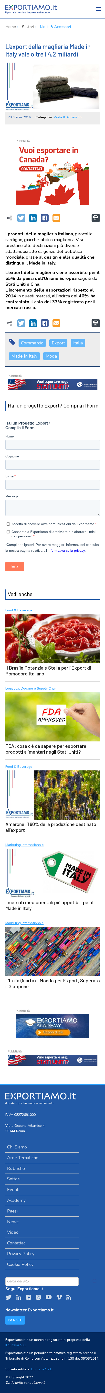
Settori (28, 26)
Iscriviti (15, 1320)
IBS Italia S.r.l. (16, 1345)
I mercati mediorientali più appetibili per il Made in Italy (49, 905)
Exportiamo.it (31, 9)
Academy (16, 1200)
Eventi (13, 1190)
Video (13, 1232)
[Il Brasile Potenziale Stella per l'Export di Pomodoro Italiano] (52, 638)
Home (10, 26)
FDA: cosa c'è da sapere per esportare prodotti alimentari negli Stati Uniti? (45, 749)
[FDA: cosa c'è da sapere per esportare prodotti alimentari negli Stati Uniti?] (52, 716)
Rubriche (16, 1168)
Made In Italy (24, 356)
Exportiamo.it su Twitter (8, 1297)
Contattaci (16, 1243)
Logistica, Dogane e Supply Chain (31, 689)
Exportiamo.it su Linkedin (18, 1297)
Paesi (12, 1211)
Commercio (32, 343)
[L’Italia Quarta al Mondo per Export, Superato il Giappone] (52, 951)
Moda (51, 356)
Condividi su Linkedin (33, 218)
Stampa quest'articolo (96, 218)
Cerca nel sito (95, 1281)
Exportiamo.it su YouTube (49, 1297)
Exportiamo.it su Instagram (38, 1297)
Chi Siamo (17, 1147)
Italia (78, 343)
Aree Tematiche (22, 1158)
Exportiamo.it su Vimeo (58, 1297)
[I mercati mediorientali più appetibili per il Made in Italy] (52, 872)
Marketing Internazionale (24, 845)
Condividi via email (56, 218)
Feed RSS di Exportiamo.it (68, 1297)
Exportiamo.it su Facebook (28, 1297)
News (13, 1222)
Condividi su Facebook (44, 218)
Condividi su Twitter (21, 218)
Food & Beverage (18, 610)
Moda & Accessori (55, 26)
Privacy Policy (20, 1254)
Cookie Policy (20, 1264)
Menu (99, 12)
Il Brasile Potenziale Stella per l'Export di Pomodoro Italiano (48, 670)
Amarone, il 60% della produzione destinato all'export (50, 827)
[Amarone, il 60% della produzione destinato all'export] (52, 794)
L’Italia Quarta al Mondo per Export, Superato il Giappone (52, 983)
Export (58, 343)
